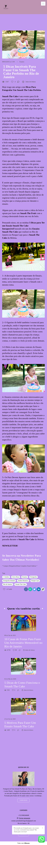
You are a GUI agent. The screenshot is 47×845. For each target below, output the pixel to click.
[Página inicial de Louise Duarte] (6, 7)
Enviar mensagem (24, 818)
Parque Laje (35, 580)
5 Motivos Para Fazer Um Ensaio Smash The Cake (20, 724)
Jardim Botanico (23, 580)
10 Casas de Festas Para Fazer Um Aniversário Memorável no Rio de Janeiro (23, 642)
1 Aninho (6, 577)
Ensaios (21, 62)
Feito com (23, 843)
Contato (23, 834)
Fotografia (33, 577)
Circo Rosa (15, 577)
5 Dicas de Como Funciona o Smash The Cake (22, 684)
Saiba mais (23, 800)
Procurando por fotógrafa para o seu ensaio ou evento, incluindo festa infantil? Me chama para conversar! (26, 829)
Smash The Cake (20, 584)
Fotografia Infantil (9, 580)
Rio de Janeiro (7, 584)
